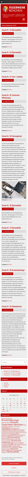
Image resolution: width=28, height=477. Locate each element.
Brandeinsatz (9, 418)
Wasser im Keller (17, 447)
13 (24, 403)
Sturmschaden (6, 441)
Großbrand (15, 429)
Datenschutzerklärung (15, 475)
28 (3, 409)
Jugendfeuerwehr (6, 435)
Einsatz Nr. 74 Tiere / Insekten (12, 373)
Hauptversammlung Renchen (8, 432)
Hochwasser (11, 433)
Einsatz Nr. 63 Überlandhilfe (11, 29)
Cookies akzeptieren (14, 463)
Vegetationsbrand (21, 444)
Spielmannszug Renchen (15, 439)
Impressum (23, 475)
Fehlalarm (6, 428)
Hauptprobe (21, 429)
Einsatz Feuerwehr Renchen (12, 423)
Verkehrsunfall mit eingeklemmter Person (11, 447)
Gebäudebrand (7, 430)
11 (17, 403)
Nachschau (4, 437)
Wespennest (14, 449)
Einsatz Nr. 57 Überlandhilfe (11, 227)
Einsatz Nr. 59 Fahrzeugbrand (12, 136)
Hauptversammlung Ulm (21, 432)
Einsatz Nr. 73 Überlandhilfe (12, 375)
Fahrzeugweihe (17, 426)
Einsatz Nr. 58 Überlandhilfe (11, 205)
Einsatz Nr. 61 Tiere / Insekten (12, 76)
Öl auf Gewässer (17, 450)
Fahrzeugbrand (10, 426)
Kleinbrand (10, 436)
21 (3, 407)
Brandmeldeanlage (10, 420)
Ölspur (4, 452)
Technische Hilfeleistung (11, 441)
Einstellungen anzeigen (14, 472)
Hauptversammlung (7, 431)
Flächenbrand (15, 428)
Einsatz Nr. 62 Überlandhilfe (11, 52)
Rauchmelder (6, 439)
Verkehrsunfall (6, 446)
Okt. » (7, 411)
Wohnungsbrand (7, 450)
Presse (6, 386)
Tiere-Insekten (19, 443)
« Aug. (3, 411)
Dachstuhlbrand (6, 422)
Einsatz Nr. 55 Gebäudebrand (12, 306)
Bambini (4, 418)
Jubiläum (6, 385)
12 (21, 403)
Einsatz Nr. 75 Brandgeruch (12, 371)
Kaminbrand (13, 435)
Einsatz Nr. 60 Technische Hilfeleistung (11, 96)
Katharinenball (21, 435)
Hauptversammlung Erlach (18, 431)
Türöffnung (12, 444)
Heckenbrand (5, 433)
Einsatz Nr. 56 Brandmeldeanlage (13, 270)
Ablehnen (14, 467)
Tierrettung (5, 444)
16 (10, 405)
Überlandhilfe (13, 451)
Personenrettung (13, 437)
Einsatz (10, 47)
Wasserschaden (5, 448)
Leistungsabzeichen (18, 436)
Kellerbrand (4, 436)
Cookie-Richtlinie (6, 475)
